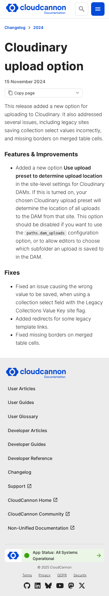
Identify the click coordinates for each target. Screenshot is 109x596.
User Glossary (23, 416)
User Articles (21, 388)
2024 (38, 27)
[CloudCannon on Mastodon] (71, 585)
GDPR (62, 575)
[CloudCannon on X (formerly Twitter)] (81, 585)
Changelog (14, 27)
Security (80, 575)
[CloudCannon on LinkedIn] (37, 585)
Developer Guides (27, 444)
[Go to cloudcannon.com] (35, 9)
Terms (27, 575)
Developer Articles (27, 430)
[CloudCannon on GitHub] (27, 585)
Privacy (45, 575)
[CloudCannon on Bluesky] (48, 585)
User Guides (21, 402)
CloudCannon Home (29, 500)
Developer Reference (30, 458)
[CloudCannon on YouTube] (60, 585)
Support (16, 486)
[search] (81, 9)
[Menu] (98, 9)
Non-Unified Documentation (38, 528)
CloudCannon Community (36, 514)
